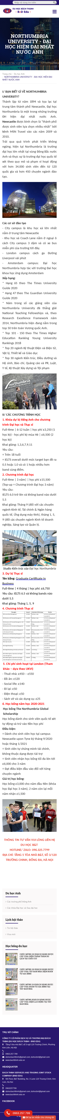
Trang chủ (6, 74)
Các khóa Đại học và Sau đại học (22, 908)
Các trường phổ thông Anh (19, 902)
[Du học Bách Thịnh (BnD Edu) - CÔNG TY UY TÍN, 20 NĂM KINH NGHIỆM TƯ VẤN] (19, 11)
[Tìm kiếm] (54, 2)
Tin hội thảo (12, 928)
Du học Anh (19, 74)
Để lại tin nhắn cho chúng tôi (39, 1117)
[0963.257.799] (8, 1113)
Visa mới (11, 934)
